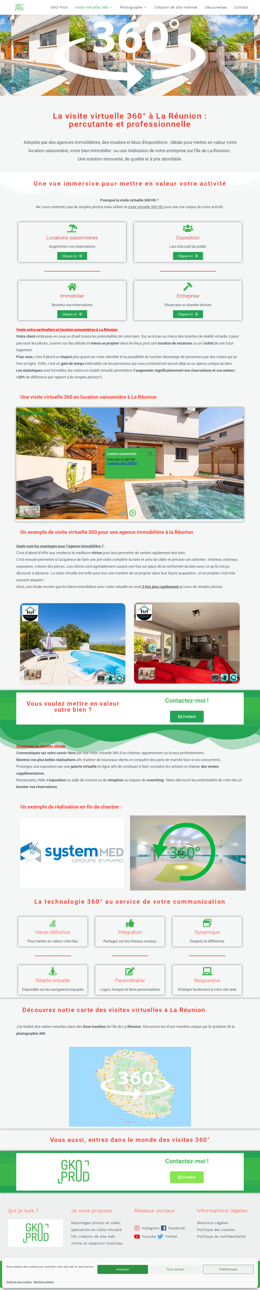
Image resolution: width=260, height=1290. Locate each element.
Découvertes (216, 7)
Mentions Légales (44, 1281)
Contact (241, 7)
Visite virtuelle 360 (91, 7)
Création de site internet (176, 7)
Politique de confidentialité (221, 1236)
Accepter (122, 1269)
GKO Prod (59, 7)
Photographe (131, 7)
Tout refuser (176, 1269)
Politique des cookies (18, 1281)
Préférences (228, 1269)
